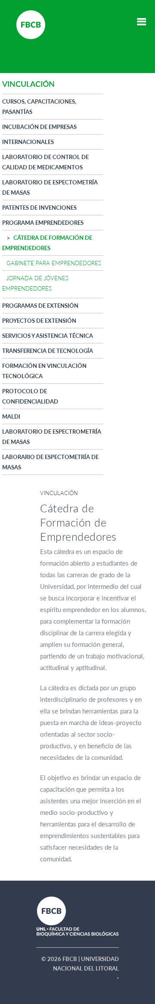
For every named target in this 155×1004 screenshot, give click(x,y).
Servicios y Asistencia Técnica (47, 335)
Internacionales (28, 141)
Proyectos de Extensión (39, 320)
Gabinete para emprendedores (53, 263)
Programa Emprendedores (43, 222)
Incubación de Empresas (39, 126)
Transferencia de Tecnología (47, 350)
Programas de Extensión (40, 305)
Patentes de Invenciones (39, 207)
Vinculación (59, 493)
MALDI (11, 416)
